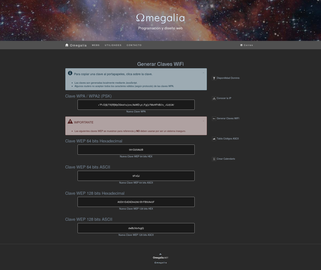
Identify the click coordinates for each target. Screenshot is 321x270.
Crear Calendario (225, 158)
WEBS (96, 45)
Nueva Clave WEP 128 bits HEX (136, 208)
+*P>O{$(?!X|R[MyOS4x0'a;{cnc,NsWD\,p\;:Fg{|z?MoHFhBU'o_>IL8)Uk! (136, 104)
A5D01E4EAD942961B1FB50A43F (136, 202)
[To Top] (160, 254)
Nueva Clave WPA (136, 111)
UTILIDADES (113, 45)
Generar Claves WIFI (227, 118)
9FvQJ (136, 175)
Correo (248, 45)
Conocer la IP (223, 98)
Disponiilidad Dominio (228, 77)
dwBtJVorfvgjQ (136, 228)
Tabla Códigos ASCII (227, 138)
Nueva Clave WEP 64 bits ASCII (136, 182)
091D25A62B (136, 149)
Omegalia (78, 45)
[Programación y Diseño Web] (160, 262)
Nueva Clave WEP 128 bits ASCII (136, 234)
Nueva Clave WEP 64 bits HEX (136, 156)
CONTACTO (134, 45)
